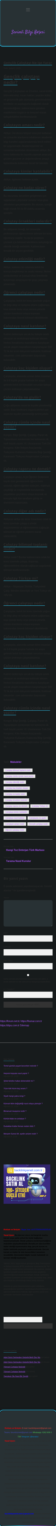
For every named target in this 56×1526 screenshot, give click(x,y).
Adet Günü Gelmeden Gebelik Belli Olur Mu (22, 1357)
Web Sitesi (8, 961)
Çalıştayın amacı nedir (14, 824)
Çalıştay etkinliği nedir (14, 782)
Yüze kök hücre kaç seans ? (15, 1088)
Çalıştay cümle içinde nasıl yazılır (19, 776)
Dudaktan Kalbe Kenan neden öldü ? (19, 1126)
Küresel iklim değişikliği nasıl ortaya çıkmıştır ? (23, 1104)
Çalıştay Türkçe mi (40, 806)
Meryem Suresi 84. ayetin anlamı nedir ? (21, 1134)
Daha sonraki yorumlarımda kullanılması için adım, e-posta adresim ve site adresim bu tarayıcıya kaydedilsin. (27, 980)
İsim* (6, 933)
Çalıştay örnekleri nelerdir (16, 800)
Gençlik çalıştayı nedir (38, 824)
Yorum (6, 898)
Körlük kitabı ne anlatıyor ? (15, 1119)
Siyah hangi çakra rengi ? (14, 1096)
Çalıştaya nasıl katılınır (14, 818)
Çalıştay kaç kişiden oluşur (16, 788)
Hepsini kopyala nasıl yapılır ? (16, 1073)
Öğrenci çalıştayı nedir (14, 830)
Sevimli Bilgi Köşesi (28, 32)
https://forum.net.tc (10, 1021)
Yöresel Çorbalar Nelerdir (14, 1367)
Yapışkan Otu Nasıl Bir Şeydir (16, 1376)
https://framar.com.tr (31, 1021)
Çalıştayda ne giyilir (37, 818)
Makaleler (15, 762)
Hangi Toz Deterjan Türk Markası (25, 850)
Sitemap (24, 1025)
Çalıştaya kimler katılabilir (16, 812)
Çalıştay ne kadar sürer (15, 794)
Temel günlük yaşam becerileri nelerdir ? (21, 1066)
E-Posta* (7, 947)
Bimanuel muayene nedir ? (15, 1111)
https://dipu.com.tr (9, 1025)
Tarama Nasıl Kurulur (18, 861)
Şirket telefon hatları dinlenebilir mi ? (19, 1081)
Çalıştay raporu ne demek (16, 806)
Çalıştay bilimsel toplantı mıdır (18, 770)
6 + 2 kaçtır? (9, 989)
